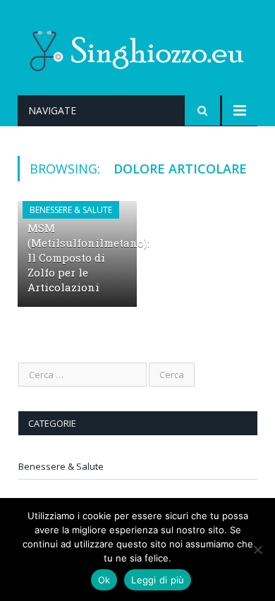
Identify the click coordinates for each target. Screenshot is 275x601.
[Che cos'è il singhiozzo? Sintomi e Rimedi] (137, 48)
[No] (257, 549)
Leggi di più (157, 579)
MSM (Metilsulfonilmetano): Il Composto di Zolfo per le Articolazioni (88, 257)
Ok (104, 579)
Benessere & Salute (71, 210)
